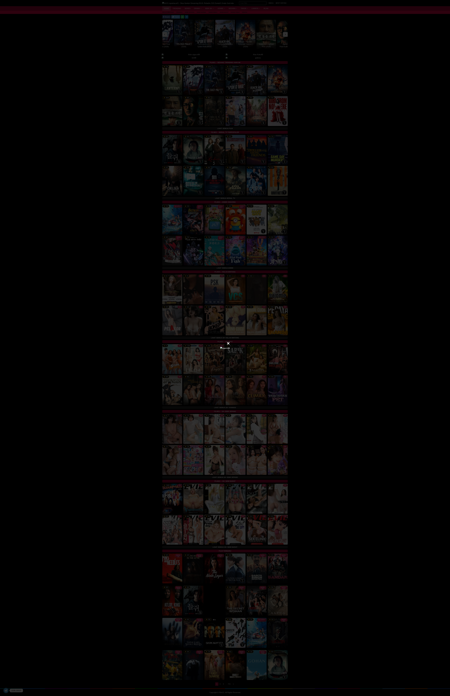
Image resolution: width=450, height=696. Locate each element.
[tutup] (228, 343)
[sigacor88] (225, 348)
